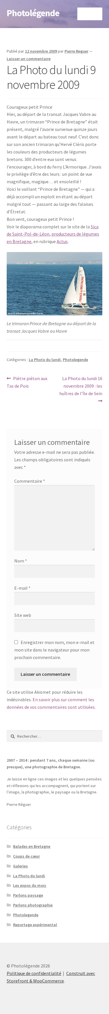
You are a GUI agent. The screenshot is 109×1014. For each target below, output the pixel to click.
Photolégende (33, 13)
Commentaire (29, 481)
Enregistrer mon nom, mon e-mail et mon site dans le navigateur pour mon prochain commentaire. (54, 649)
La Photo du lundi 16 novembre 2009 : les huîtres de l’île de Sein (80, 385)
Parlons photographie (33, 905)
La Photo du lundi (45, 359)
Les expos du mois (29, 885)
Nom (20, 561)
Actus (62, 241)
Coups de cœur (26, 856)
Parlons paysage (28, 895)
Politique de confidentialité (34, 973)
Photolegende (75, 359)
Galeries (20, 866)
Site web (22, 615)
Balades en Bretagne (31, 846)
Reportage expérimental (35, 924)
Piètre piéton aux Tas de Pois (27, 382)
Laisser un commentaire (29, 58)
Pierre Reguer (76, 51)
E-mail (22, 588)
